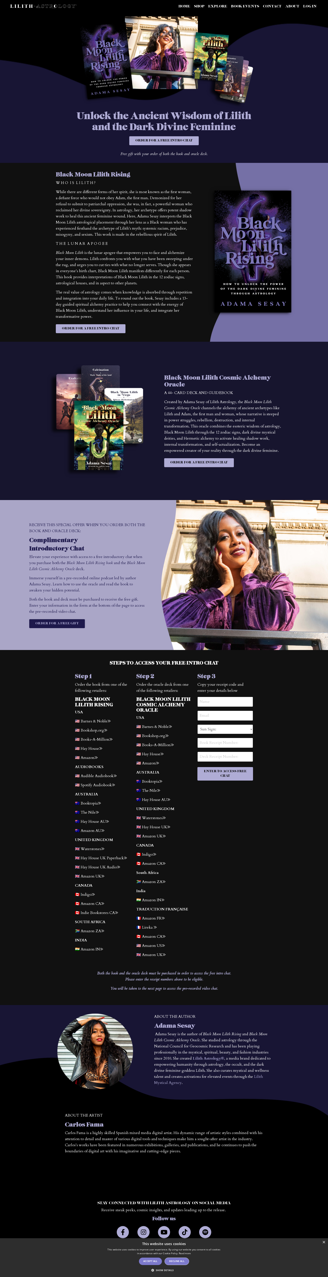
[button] (164, 1270)
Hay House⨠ (153, 754)
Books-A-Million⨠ (97, 739)
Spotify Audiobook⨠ (98, 785)
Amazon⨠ (89, 757)
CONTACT (272, 6)
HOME (184, 6)
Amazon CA (154, 863)
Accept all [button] (150, 1261)
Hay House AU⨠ (95, 821)
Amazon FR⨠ (153, 918)
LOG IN (310, 6)
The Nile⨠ (151, 790)
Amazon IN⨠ (92, 949)
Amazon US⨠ (153, 945)
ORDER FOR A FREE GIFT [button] (57, 623)
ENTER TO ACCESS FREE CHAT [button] (225, 774)
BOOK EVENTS (245, 6)
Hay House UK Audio (100, 867)
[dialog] (164, 1257)
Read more (185, 1253)
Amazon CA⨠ (154, 936)
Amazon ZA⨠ (154, 881)
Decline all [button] (176, 1261)
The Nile (90, 812)
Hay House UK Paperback (104, 858)
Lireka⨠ (149, 927)
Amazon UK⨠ (92, 876)
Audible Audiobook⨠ (99, 775)
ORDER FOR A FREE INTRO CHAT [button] (164, 140)
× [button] (323, 1242)
